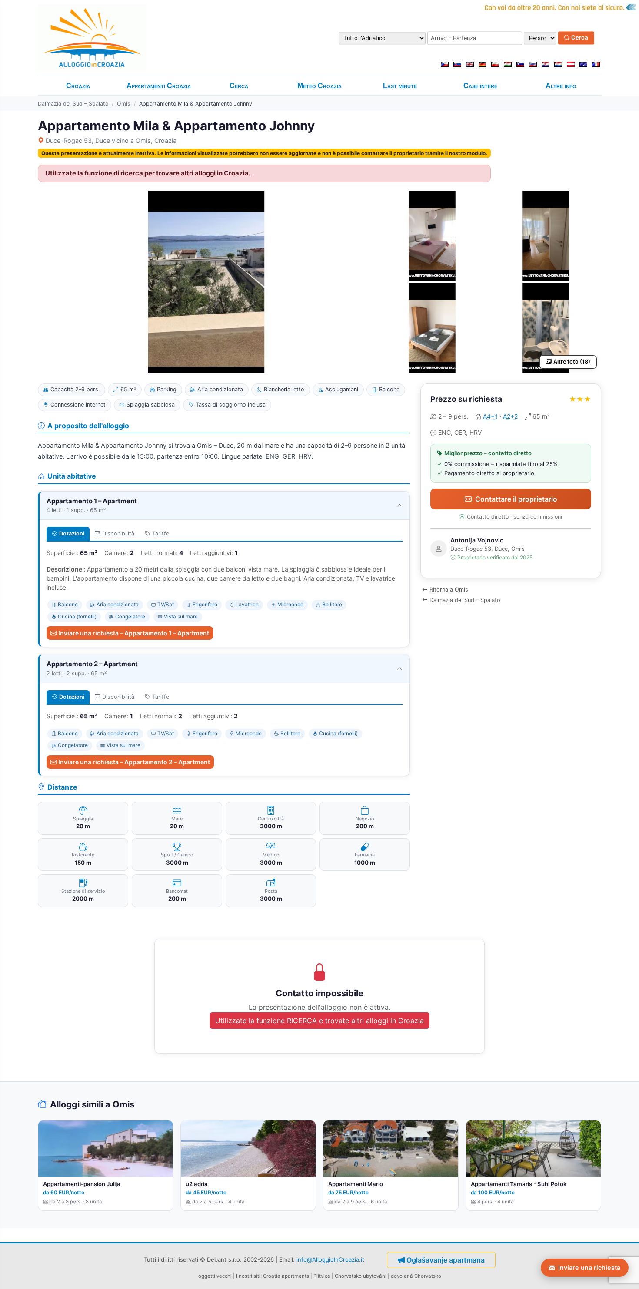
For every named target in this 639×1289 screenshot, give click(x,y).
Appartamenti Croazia (158, 85)
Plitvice (321, 1276)
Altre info (561, 85)
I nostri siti (248, 1276)
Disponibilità (118, 533)
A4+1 (490, 416)
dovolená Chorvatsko (416, 1276)
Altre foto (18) (571, 361)
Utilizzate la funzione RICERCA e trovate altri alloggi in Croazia (319, 1020)
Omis (123, 103)
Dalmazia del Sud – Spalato (73, 103)
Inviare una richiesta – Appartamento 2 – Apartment (134, 762)
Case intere (480, 85)
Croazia (78, 85)
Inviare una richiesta (589, 1267)
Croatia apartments (286, 1276)
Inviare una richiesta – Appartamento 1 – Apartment (133, 633)
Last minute (400, 85)
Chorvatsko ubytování (360, 1276)
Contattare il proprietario (516, 499)
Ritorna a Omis (448, 589)
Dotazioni (71, 533)
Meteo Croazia (319, 85)
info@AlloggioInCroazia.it (330, 1259)
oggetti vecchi (215, 1276)
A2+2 (510, 416)
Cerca (579, 37)
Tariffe (160, 533)
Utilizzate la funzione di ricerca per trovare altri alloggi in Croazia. (147, 173)
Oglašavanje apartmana (445, 1260)
